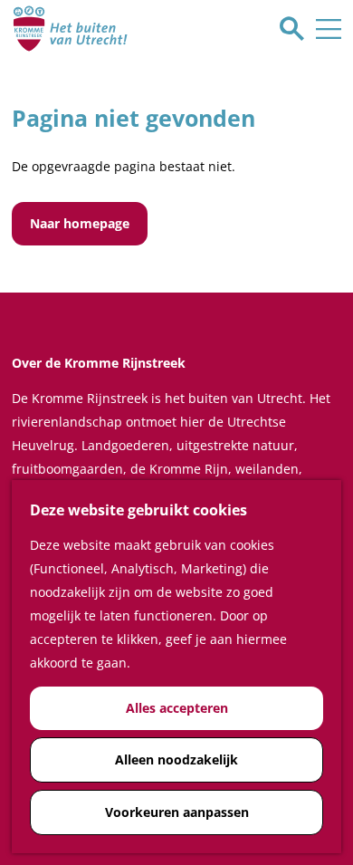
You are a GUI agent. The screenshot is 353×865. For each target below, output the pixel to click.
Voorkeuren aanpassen (177, 812)
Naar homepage (79, 223)
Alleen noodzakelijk (176, 759)
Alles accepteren (177, 707)
